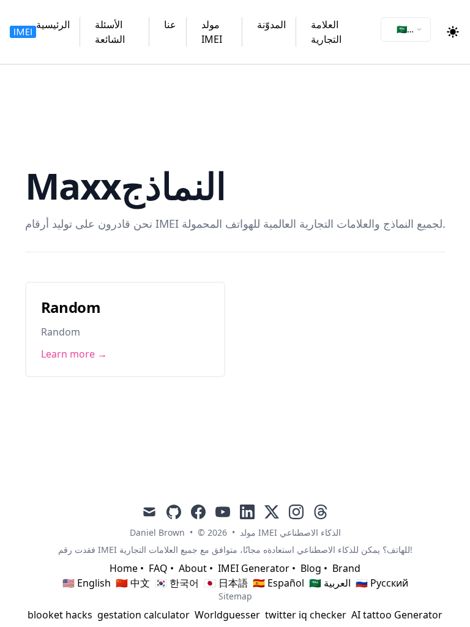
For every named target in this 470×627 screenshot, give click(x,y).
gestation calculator (143, 614)
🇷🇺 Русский (382, 583)
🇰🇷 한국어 (177, 583)
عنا (170, 24)
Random (70, 307)
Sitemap (235, 596)
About (193, 568)
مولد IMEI (211, 32)
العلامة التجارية (326, 32)
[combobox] (406, 29)
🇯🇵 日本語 (226, 583)
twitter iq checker (305, 614)
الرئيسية (53, 24)
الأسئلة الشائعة (110, 32)
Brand (346, 568)
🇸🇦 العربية (330, 583)
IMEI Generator (253, 568)
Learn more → (74, 354)
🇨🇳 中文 (133, 583)
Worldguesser (227, 614)
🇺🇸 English (86, 583)
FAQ (158, 568)
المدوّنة (271, 24)
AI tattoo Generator (396, 614)
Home (124, 568)
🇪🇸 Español (278, 583)
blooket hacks (60, 614)
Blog (310, 568)
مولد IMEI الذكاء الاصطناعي (290, 532)
